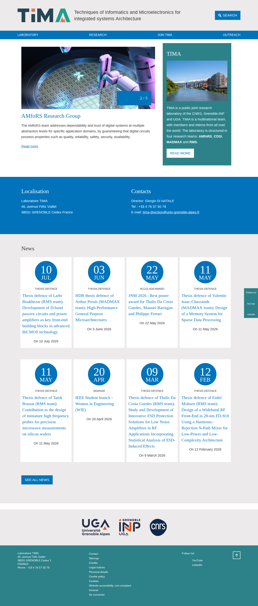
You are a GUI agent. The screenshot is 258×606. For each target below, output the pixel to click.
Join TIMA (165, 35)
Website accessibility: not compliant (110, 585)
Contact (93, 553)
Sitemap (94, 558)
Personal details (98, 571)
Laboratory (28, 35)
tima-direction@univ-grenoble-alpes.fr (171, 212)
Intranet (93, 590)
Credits (93, 562)
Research (98, 35)
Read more (29, 146)
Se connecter (97, 594)
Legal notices (97, 567)
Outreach (231, 35)
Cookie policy (97, 576)
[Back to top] (236, 555)
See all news (37, 480)
